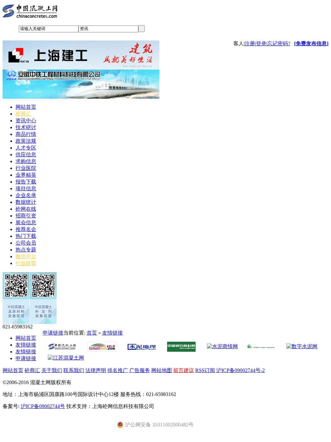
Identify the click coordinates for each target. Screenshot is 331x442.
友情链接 (26, 345)
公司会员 (26, 243)
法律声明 (95, 370)
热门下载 (26, 236)
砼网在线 (26, 209)
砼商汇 (23, 113)
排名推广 (117, 370)
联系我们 (73, 370)
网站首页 (26, 107)
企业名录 (26, 195)
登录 (261, 43)
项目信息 (26, 188)
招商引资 (26, 215)
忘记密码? (278, 43)
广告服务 (139, 370)
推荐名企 (26, 229)
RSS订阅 (205, 370)
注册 (250, 43)
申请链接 (26, 358)
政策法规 (26, 141)
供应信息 (26, 154)
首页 (92, 333)
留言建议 (183, 370)
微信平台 (26, 256)
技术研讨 (26, 127)
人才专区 (26, 147)
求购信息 (26, 161)
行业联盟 (26, 263)
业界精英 (26, 175)
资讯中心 (26, 120)
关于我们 (51, 370)
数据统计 (26, 202)
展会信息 (26, 222)
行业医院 (26, 168)
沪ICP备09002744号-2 (240, 370)
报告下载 (26, 181)
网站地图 (161, 370)
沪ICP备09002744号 (43, 406)
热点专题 (26, 249)
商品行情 (26, 134)
